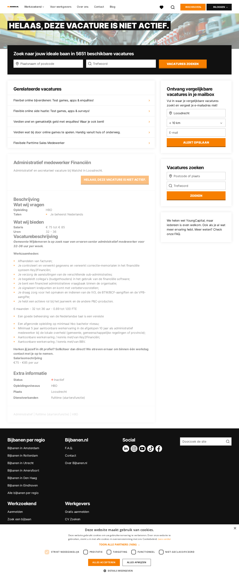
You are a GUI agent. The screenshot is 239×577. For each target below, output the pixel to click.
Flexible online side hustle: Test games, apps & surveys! (51, 111)
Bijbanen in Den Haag (22, 478)
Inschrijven (193, 7)
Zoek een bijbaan (19, 519)
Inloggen (219, 7)
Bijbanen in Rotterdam (22, 455)
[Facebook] (159, 448)
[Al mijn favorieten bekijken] (161, 6)
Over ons (82, 6)
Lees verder (164, 539)
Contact (99, 6)
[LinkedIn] (126, 448)
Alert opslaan (196, 142)
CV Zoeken (72, 519)
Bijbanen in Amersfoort (23, 470)
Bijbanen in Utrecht (20, 463)
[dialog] (119, 550)
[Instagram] (135, 448)
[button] (119, 544)
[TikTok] (151, 448)
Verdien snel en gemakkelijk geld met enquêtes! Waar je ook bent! (58, 121)
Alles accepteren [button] (103, 562)
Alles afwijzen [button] (136, 562)
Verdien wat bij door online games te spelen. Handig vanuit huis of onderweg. (66, 132)
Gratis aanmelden (77, 512)
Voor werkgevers (61, 6)
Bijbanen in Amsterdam (23, 448)
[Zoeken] (173, 6)
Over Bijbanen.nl (76, 463)
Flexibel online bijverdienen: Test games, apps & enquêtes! (53, 100)
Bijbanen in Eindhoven (22, 485)
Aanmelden (15, 512)
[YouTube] (143, 448)
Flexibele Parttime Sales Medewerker (39, 143)
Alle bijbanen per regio (22, 493)
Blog (112, 6)
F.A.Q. (69, 448)
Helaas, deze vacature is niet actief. (115, 179)
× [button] (234, 528)
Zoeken (196, 195)
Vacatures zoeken (183, 64)
